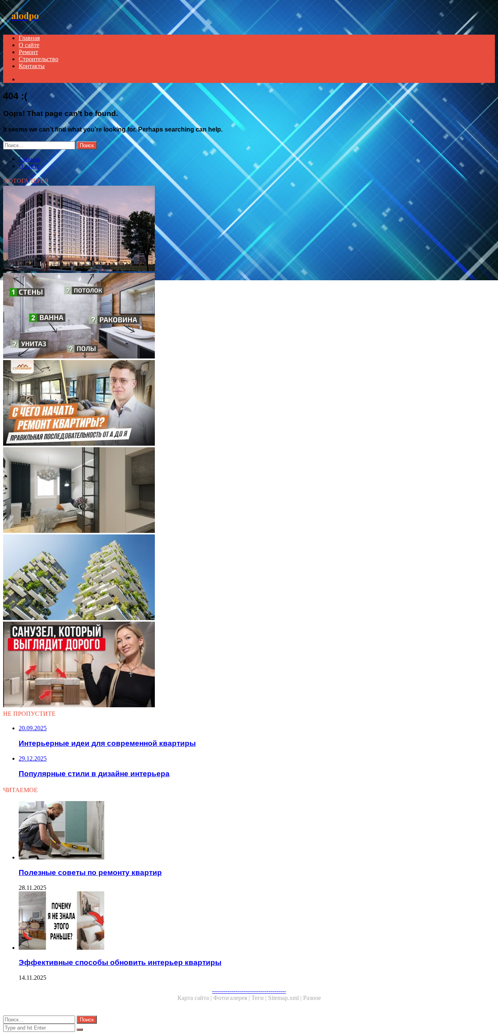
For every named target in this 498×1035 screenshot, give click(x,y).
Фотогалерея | (232, 998)
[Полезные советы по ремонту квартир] (244, 831)
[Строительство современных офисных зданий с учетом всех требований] (236, 229)
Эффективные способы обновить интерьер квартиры (120, 962)
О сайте (29, 45)
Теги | (259, 998)
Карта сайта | (195, 998)
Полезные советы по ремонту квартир (90, 872)
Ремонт (28, 52)
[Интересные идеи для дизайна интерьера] (236, 490)
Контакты (32, 66)
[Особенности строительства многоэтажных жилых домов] (236, 578)
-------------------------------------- (249, 991)
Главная (29, 38)
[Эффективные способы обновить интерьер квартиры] (244, 921)
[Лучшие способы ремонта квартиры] (236, 403)
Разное (312, 998)
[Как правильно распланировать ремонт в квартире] (236, 316)
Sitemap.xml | (285, 998)
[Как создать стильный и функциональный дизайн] (236, 665)
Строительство (38, 59)
